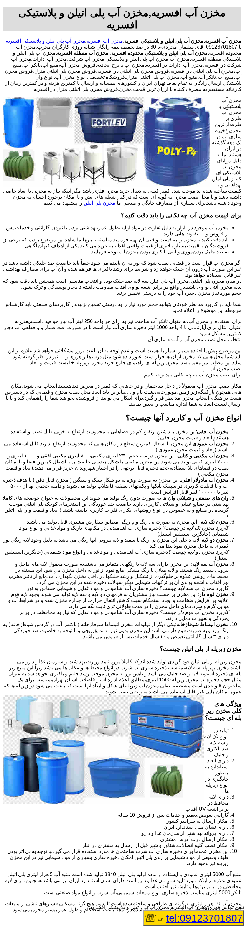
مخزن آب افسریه (104, 41)
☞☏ (193, 918)
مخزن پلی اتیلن (99, 203)
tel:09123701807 (204, 918)
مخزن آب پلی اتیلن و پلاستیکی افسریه (45, 41)
